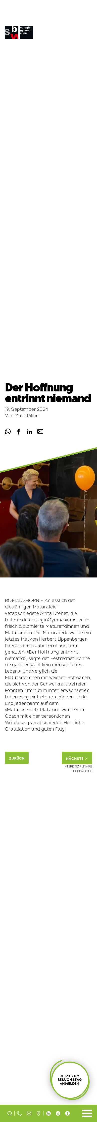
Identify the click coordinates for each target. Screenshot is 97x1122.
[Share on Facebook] (18, 431)
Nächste (75, 759)
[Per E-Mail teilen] (40, 431)
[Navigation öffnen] (87, 1113)
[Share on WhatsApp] (8, 431)
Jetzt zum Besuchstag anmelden (69, 1080)
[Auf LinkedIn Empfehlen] (29, 431)
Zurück (16, 758)
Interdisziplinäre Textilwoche (78, 769)
